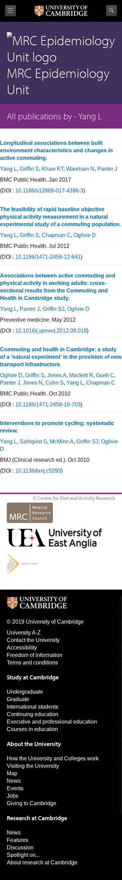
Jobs (12, 796)
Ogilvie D (85, 235)
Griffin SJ (53, 309)
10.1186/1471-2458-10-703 (48, 404)
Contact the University (33, 640)
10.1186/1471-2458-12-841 (48, 257)
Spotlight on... (23, 855)
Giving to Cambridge (31, 803)
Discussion (20, 847)
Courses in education (32, 729)
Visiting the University (33, 766)
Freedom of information (34, 655)
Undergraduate (25, 692)
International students (32, 707)
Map (12, 773)
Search (111, 10)
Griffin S (29, 169)
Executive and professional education (52, 722)
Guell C (105, 375)
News (14, 781)
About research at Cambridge (42, 862)
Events (15, 788)
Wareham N (80, 169)
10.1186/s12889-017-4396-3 (49, 190)
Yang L (8, 169)
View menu (10, 10)
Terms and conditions (32, 662)
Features (17, 840)
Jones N (33, 383)
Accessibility (22, 647)
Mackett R (81, 375)
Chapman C (56, 235)
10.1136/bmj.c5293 (38, 471)
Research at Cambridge (37, 818)
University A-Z (24, 633)
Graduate (18, 699)
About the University (34, 744)
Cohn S (54, 383)
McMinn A (62, 441)
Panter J (107, 169)
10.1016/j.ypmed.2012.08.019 (51, 331)
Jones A (56, 375)
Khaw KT (52, 169)
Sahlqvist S (33, 441)
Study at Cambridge (33, 677)
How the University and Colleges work (53, 758)
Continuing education (32, 714)
